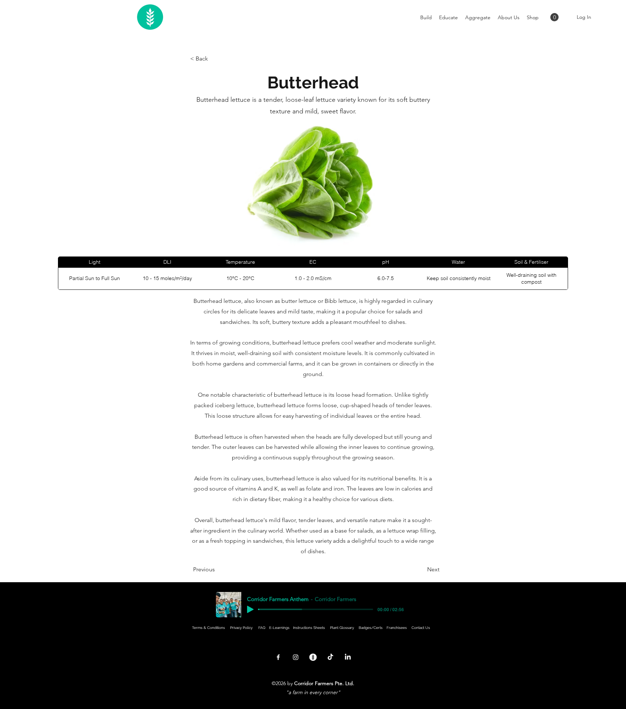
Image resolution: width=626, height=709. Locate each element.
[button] (554, 17)
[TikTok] (330, 657)
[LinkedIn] (347, 657)
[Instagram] (295, 657)
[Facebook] (278, 657)
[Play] (250, 609)
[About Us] (313, 657)
